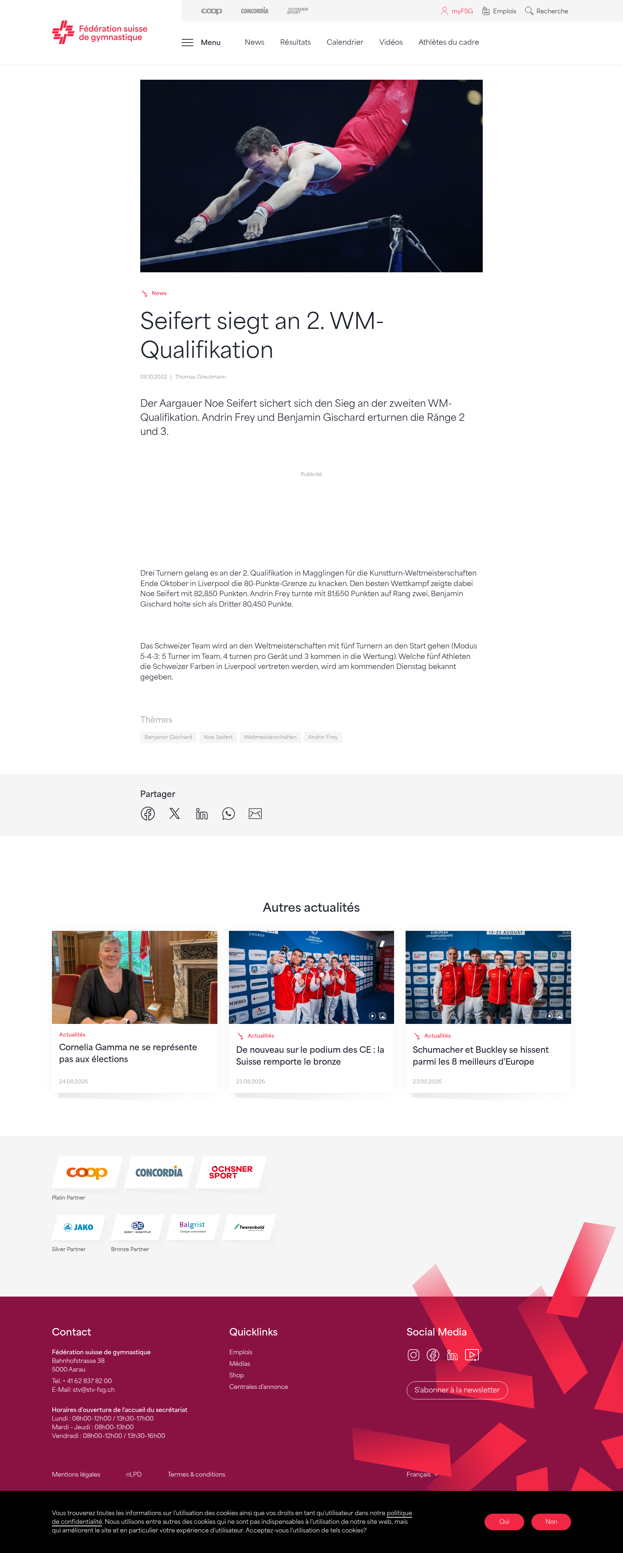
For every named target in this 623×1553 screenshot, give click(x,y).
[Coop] (212, 10)
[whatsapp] (228, 813)
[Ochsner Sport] (298, 10)
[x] (175, 813)
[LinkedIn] (452, 1354)
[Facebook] (433, 1354)
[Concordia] (255, 10)
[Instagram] (413, 1354)
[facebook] (147, 813)
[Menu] (187, 42)
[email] (255, 813)
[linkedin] (201, 813)
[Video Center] (472, 1354)
